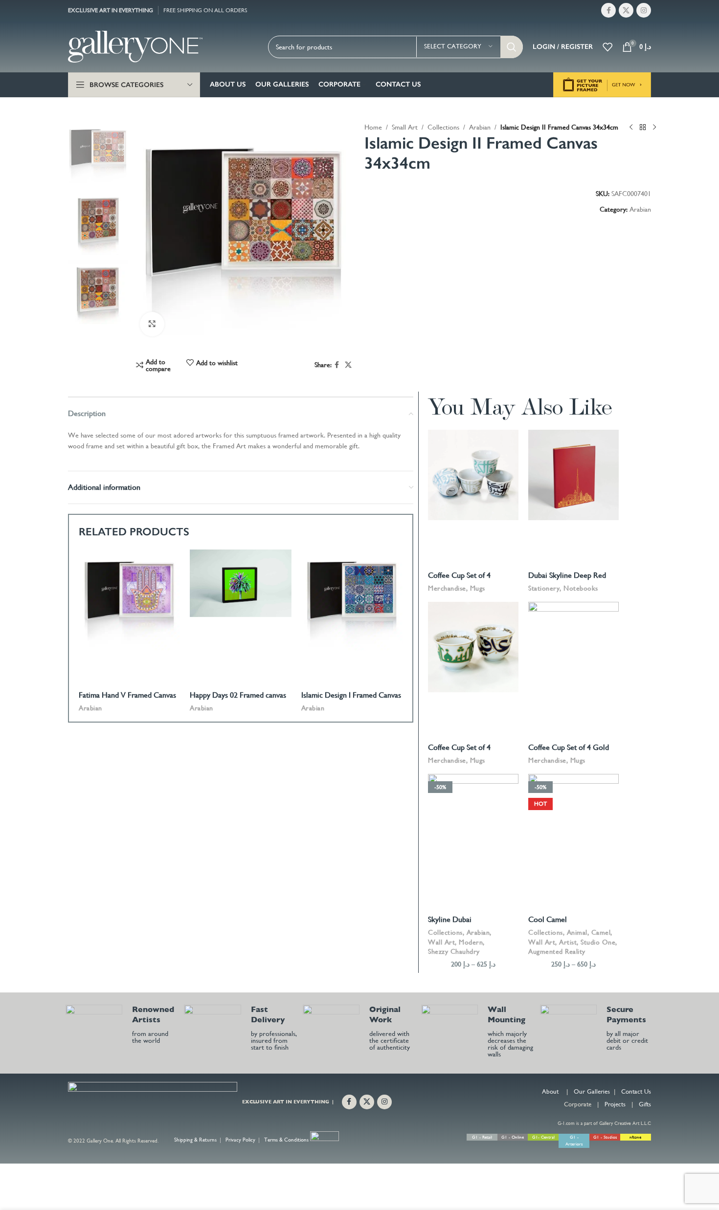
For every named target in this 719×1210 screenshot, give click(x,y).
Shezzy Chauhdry (454, 951)
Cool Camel (547, 919)
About (550, 1091)
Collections (443, 127)
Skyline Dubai (450, 919)
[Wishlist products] (607, 47)
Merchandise (447, 588)
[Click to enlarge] (152, 324)
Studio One (598, 942)
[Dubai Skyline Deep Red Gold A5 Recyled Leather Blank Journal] (573, 475)
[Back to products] (643, 127)
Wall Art (441, 942)
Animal (577, 932)
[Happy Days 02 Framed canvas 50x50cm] (240, 583)
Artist (568, 942)
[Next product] (654, 127)
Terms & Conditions (286, 1140)
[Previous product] (631, 127)
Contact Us (636, 1091)
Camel (601, 932)
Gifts (645, 1104)
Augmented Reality (556, 951)
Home (373, 127)
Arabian (480, 127)
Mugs (477, 588)
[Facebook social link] (608, 10)
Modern (471, 942)
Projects (615, 1104)
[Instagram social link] (643, 10)
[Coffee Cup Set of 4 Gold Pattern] (573, 647)
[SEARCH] (511, 47)
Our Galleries (592, 1091)
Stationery (544, 588)
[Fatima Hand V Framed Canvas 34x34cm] (129, 600)
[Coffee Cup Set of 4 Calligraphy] (473, 475)
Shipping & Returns (195, 1140)
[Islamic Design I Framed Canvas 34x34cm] (352, 600)
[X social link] (626, 10)
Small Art (405, 127)
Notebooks (580, 588)
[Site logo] (135, 46)
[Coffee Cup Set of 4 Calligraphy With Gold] (473, 647)
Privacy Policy (240, 1140)
